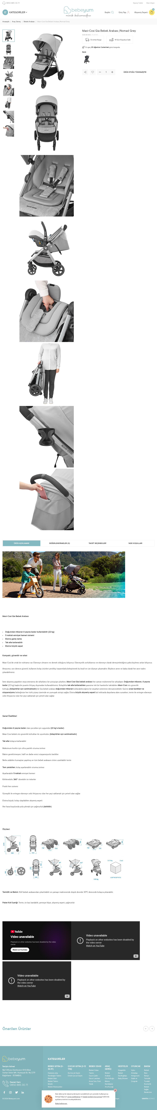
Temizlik (147, 1079)
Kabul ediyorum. (61, 1104)
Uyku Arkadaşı (134, 1071)
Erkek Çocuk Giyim (75, 1076)
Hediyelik (123, 1066)
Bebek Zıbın (52, 1079)
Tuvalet (147, 1081)
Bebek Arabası (29, 22)
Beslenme (148, 1092)
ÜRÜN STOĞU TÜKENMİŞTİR (135, 72)
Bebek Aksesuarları (55, 1087)
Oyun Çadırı (93, 1076)
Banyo (146, 1076)
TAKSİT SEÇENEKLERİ (97, 543)
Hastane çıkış (53, 1073)
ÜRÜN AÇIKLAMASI (21, 543)
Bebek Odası (95, 1066)
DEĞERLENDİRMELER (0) (59, 543)
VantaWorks (148, 1098)
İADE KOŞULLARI (135, 543)
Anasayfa (5, 22)
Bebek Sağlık (146, 1088)
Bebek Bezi (146, 1071)
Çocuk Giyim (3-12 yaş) (77, 1067)
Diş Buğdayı (122, 1076)
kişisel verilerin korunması (92, 1097)
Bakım (147, 1066)
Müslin (50, 1084)
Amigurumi (135, 1076)
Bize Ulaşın (150, 3)
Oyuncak (135, 1066)
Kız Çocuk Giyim (74, 1073)
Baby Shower (123, 1079)
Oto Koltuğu (109, 1079)
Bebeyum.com (78, 10)
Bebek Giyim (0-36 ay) (55, 1067)
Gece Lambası (94, 1079)
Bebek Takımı (53, 1081)
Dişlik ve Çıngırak (134, 1080)
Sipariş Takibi (138, 3)
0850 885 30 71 (13, 3)
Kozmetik (147, 1084)
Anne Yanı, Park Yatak (95, 1082)
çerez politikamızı (73, 1097)
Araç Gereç (16, 22)
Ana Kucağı (109, 1087)
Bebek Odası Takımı (93, 1071)
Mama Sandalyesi (109, 1082)
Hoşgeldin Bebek (122, 1071)
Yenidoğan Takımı (54, 1076)
